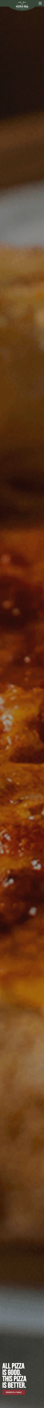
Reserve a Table (13, 1392)
